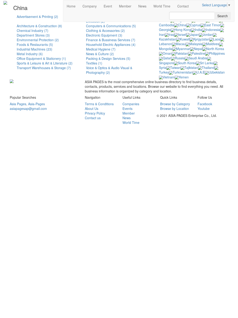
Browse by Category (175, 103)
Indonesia (213, 29)
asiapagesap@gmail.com (28, 108)
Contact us (93, 117)
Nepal (198, 48)
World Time (161, 6)
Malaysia (195, 43)
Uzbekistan (216, 72)
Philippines (217, 53)
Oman (167, 53)
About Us (91, 108)
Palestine (198, 53)
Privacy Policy (95, 113)
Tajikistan (191, 67)
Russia (180, 58)
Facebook (205, 103)
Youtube (204, 108)
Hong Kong (183, 29)
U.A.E (200, 72)
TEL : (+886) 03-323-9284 (176, 122)
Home (71, 6)
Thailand (208, 67)
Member (125, 6)
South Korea (187, 63)
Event (108, 6)
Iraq (171, 34)
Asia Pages (18, 103)
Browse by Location (174, 108)
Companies (130, 103)
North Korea (215, 48)
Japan (194, 34)
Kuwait (185, 39)
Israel (182, 34)
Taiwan (175, 67)
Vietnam (169, 77)
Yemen (183, 77)
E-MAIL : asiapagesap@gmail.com (182, 127)
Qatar (167, 58)
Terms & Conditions (99, 103)
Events (127, 108)
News (142, 6)
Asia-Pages (36, 103)
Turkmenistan (183, 72)
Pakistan (181, 53)
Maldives (212, 43)
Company (90, 6)
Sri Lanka (207, 63)
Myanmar (183, 48)
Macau (181, 43)
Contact (183, 6)
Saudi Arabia (197, 58)
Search (222, 16)
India (198, 29)
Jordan (208, 34)
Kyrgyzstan (201, 39)
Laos (216, 39)
